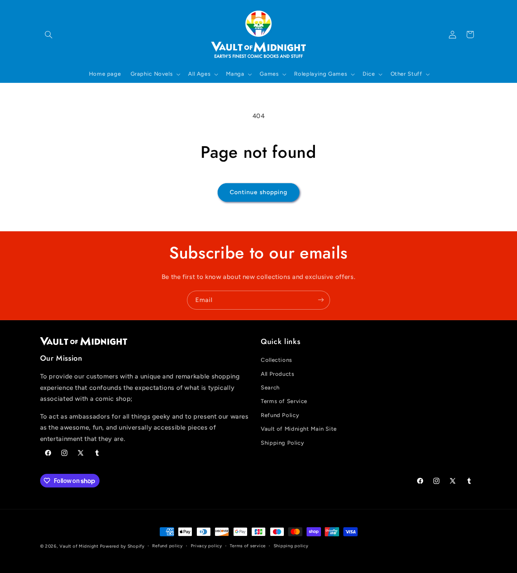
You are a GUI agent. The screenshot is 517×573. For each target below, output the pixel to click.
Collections (276, 360)
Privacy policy (206, 546)
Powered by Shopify (122, 546)
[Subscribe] (321, 300)
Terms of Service (284, 401)
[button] (49, 34)
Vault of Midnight (78, 546)
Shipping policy (291, 546)
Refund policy (167, 546)
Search (270, 387)
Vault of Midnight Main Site (299, 429)
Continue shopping (259, 192)
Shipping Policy (282, 442)
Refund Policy (280, 415)
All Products (277, 374)
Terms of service (248, 546)
